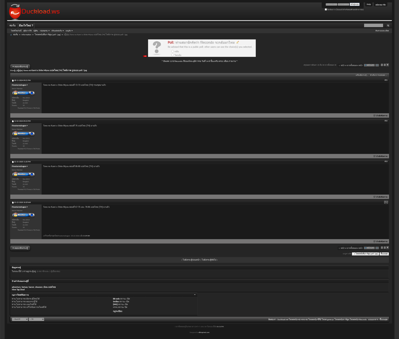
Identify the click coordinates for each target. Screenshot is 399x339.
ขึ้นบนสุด (384, 254)
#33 (386, 161)
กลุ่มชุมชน (44, 31)
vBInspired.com (203, 332)
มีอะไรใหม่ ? (26, 25)
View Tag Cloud (18, 290)
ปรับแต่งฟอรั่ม (56, 31)
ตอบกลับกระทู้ (20, 66)
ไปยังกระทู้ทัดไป (209, 260)
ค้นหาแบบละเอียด (382, 31)
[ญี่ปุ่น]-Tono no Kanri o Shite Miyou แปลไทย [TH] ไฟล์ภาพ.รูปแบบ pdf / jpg (51, 70)
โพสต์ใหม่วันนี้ (16, 31)
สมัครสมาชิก (380, 5)
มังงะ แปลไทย (49, 287)
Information (26, 35)
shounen (39, 287)
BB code (116, 299)
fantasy (25, 287)
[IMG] (115, 304)
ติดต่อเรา (272, 320)
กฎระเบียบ (117, 311)
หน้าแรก (370, 65)
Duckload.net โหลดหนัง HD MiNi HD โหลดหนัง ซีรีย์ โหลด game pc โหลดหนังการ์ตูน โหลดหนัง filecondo (322, 320)
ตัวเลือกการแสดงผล (377, 75)
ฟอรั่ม (12, 25)
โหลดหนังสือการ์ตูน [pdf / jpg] (48, 35)
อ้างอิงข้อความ (381, 116)
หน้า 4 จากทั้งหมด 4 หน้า (352, 65)
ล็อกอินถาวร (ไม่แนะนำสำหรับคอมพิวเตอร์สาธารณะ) (345, 9)
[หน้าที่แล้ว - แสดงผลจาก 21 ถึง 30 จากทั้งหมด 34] (377, 65)
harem (31, 287)
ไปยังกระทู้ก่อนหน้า (191, 260)
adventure (16, 287)
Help (369, 4)
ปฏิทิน (35, 31)
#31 (386, 80)
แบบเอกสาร (373, 320)
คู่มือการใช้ (27, 31)
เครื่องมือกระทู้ (361, 75)
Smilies (116, 302)
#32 (386, 121)
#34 (386, 202)
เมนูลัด (68, 31)
